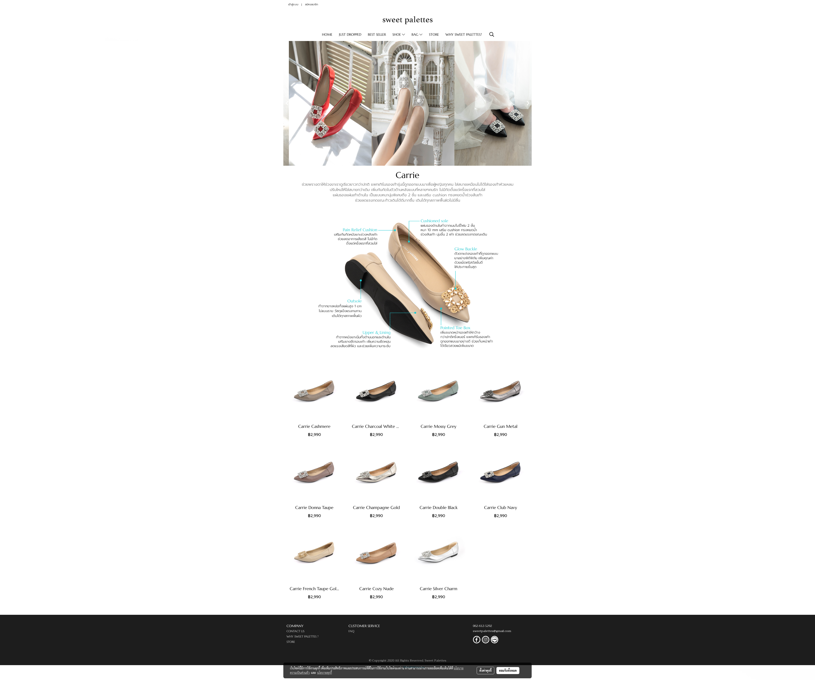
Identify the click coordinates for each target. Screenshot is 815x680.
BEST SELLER (377, 34)
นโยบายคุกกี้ (324, 672)
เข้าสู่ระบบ (293, 4)
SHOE (397, 34)
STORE (434, 34)
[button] (491, 34)
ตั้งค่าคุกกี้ (485, 670)
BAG (415, 34)
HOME (327, 34)
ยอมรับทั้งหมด (508, 670)
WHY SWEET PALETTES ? (303, 636)
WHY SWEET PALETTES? (463, 34)
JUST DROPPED (350, 34)
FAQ (351, 631)
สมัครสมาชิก (311, 4)
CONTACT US (295, 631)
